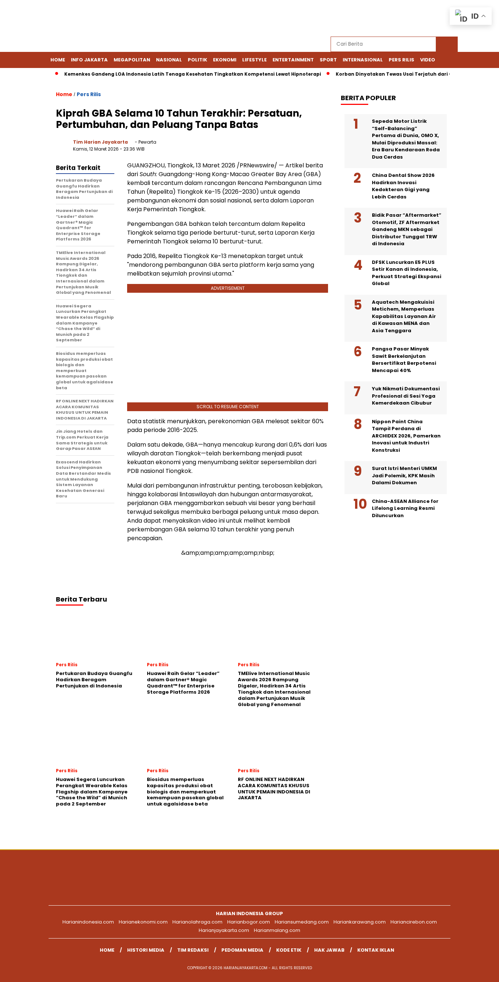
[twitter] (402, 18)
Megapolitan (132, 59)
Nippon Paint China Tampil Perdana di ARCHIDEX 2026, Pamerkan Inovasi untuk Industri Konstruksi (406, 436)
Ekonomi (224, 59)
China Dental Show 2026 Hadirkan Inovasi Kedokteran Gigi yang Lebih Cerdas (403, 186)
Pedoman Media (242, 950)
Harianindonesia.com (88, 921)
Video (427, 59)
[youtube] (435, 18)
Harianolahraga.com (197, 921)
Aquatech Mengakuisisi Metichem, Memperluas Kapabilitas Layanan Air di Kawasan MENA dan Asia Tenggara (404, 316)
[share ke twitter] (262, 148)
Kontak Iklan (375, 950)
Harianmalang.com (277, 930)
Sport (328, 59)
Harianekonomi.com (143, 921)
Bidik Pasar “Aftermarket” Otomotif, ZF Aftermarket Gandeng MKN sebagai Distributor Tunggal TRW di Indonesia (406, 229)
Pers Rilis (401, 59)
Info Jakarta (89, 59)
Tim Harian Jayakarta (100, 142)
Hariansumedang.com (302, 921)
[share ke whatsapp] (277, 148)
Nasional (169, 59)
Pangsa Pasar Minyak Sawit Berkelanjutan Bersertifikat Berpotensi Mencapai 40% (404, 359)
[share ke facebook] (247, 148)
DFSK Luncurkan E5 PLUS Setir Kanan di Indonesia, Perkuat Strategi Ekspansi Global (406, 273)
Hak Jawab (329, 950)
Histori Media (145, 950)
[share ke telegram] (292, 148)
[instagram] (418, 18)
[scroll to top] (478, 970)
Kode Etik (288, 950)
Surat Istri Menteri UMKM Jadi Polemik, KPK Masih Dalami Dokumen (404, 475)
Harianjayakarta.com (224, 930)
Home (57, 59)
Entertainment (293, 59)
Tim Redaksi (193, 950)
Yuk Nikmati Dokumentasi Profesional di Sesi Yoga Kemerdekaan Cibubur (406, 395)
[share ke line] (307, 148)
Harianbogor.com (248, 921)
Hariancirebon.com (414, 921)
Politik (197, 59)
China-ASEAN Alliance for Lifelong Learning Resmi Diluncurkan (405, 508)
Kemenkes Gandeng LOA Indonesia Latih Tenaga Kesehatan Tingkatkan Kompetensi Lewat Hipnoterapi (181, 74)
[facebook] (385, 18)
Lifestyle (254, 59)
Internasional (363, 59)
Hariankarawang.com (360, 921)
